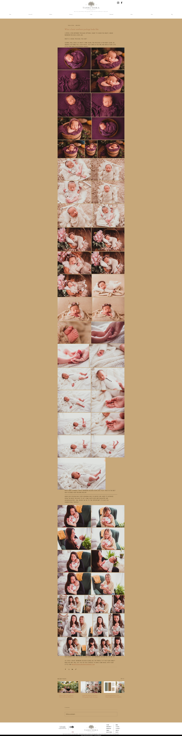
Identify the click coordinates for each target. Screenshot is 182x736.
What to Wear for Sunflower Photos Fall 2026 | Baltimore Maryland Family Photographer (67, 696)
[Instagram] (118, 2)
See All (122, 678)
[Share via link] (75, 669)
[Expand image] (74, 59)
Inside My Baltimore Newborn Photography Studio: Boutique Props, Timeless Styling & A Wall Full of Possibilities (90, 696)
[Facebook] (121, 2)
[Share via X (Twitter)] (69, 669)
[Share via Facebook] (65, 669)
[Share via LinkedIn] (72, 669)
